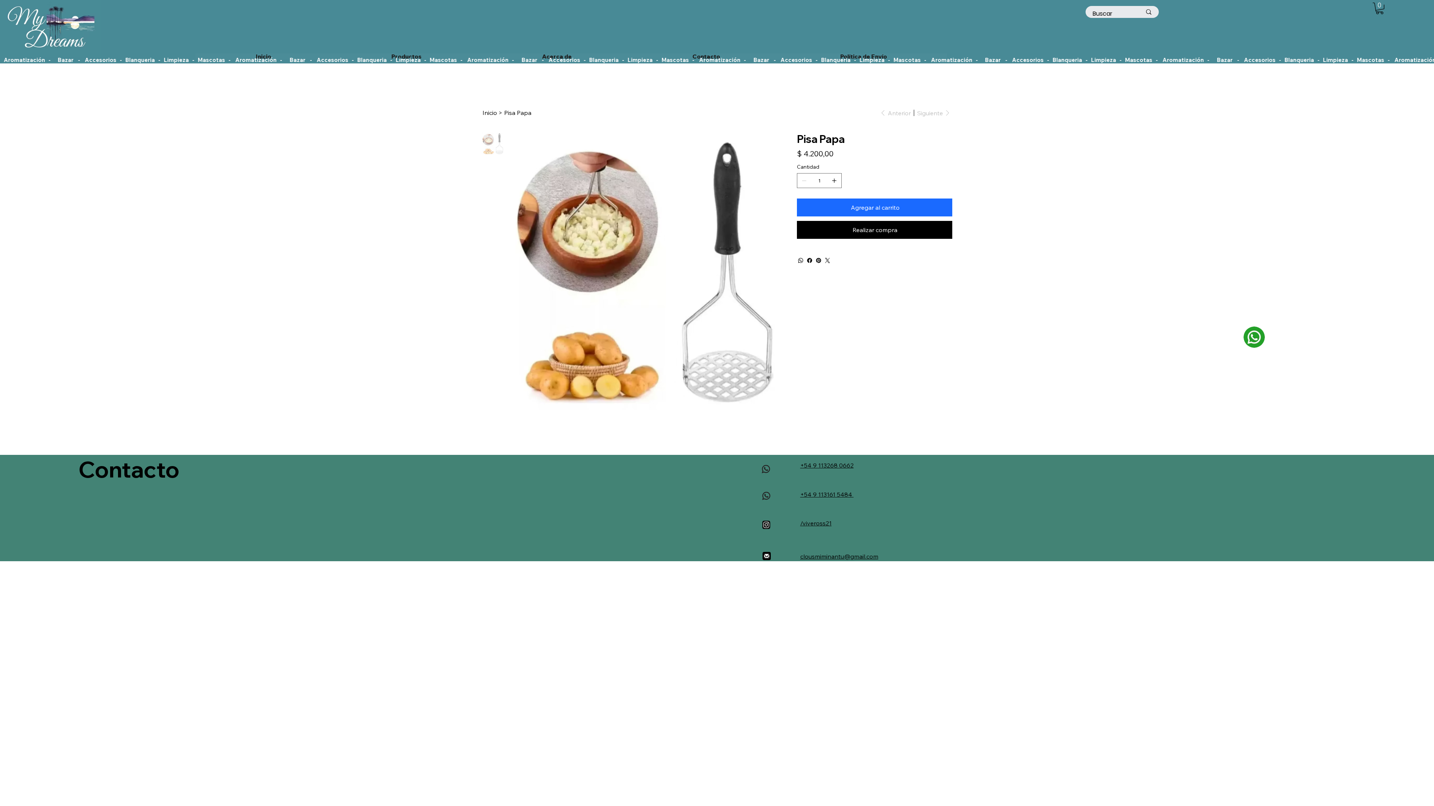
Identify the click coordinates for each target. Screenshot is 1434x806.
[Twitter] (827, 260)
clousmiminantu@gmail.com (839, 556)
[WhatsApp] (800, 260)
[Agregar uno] (834, 180)
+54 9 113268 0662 (827, 465)
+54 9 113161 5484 (827, 494)
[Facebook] (809, 260)
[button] (1380, 8)
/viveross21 (816, 523)
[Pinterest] (818, 260)
